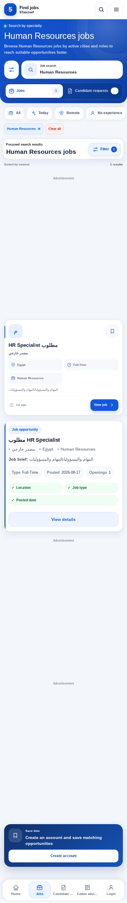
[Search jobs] (101, 9)
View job (100, 404)
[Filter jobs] (11, 69)
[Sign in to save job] (112, 331)
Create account (63, 856)
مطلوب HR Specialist (34, 440)
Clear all (54, 128)
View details (63, 519)
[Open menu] (116, 9)
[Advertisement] (63, 246)
